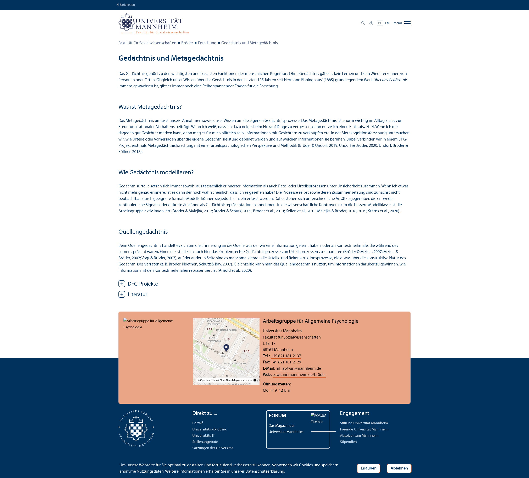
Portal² (197, 423)
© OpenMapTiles (207, 380)
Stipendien (348, 442)
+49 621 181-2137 (286, 356)
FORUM (277, 416)
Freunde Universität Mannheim (364, 430)
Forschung (207, 43)
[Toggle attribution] (254, 380)
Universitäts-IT (203, 436)
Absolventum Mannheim (359, 436)
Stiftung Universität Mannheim (364, 423)
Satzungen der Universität (212, 448)
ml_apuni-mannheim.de (298, 369)
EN (387, 23)
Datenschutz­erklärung (264, 471)
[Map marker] (226, 348)
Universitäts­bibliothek (209, 430)
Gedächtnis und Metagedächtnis (249, 43)
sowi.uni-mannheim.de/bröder (299, 375)
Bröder (187, 43)
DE (380, 23)
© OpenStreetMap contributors (234, 380)
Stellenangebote (205, 442)
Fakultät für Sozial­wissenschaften (147, 43)
